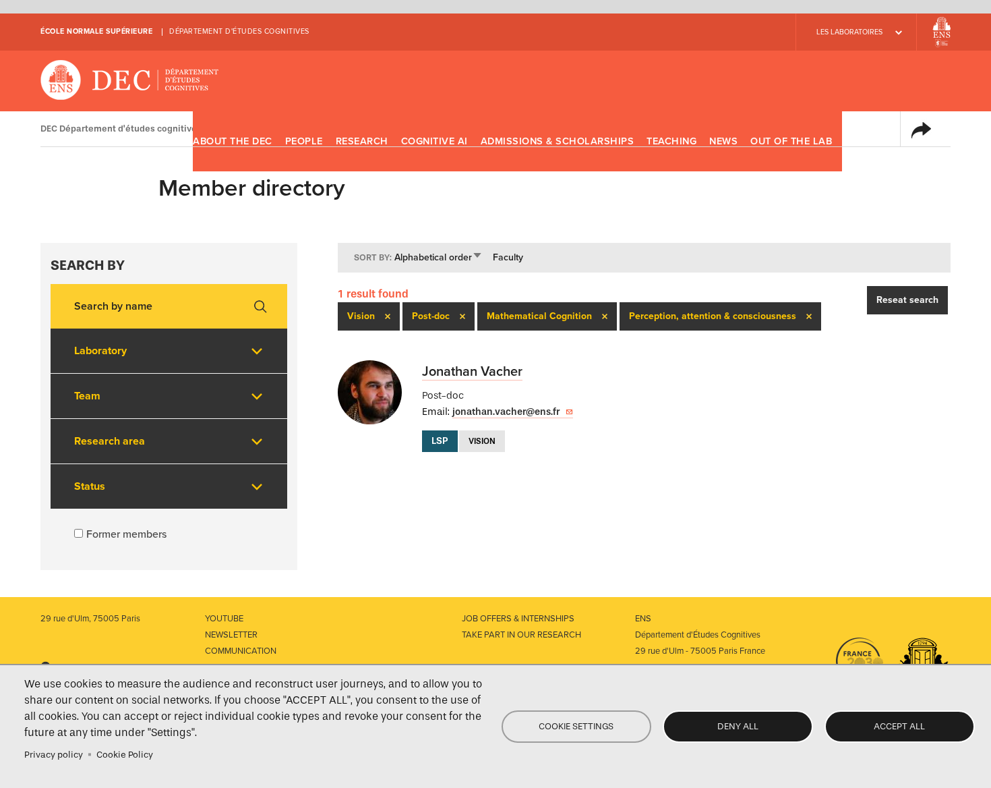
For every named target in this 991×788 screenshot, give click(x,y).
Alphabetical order (438, 257)
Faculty (508, 257)
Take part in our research (521, 634)
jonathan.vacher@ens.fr (506, 412)
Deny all (737, 726)
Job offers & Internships (518, 618)
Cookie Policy (124, 754)
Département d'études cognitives (239, 31)
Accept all (899, 726)
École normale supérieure (96, 31)
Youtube (224, 618)
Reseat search (907, 300)
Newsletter (231, 634)
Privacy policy (53, 754)
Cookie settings (576, 726)
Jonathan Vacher (472, 372)
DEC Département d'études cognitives (129, 81)
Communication (240, 651)
